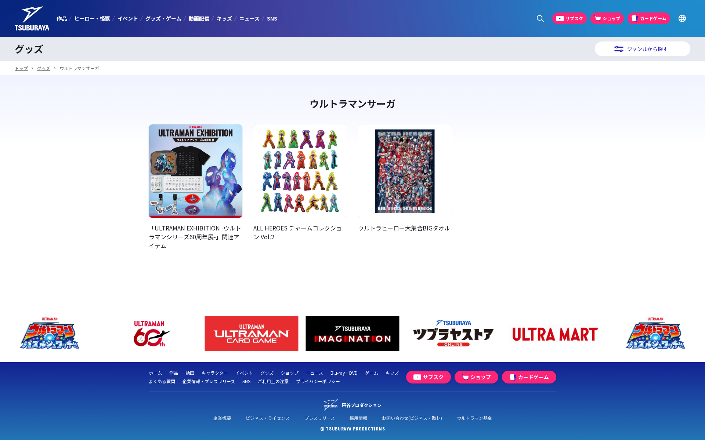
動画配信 (199, 18)
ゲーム (371, 373)
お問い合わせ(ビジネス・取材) (412, 418)
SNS (272, 18)
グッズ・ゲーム (163, 18)
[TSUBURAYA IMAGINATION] (353, 334)
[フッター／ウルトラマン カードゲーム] (252, 334)
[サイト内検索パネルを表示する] (540, 18)
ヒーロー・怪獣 (92, 18)
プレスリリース (319, 418)
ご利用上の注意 (273, 381)
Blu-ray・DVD (344, 373)
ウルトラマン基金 (474, 418)
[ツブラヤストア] (453, 334)
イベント (128, 18)
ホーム (155, 373)
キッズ (224, 18)
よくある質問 (162, 381)
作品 (62, 18)
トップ (21, 68)
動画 (189, 373)
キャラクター (215, 373)
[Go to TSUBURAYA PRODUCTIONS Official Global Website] (682, 18)
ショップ (290, 373)
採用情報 (358, 418)
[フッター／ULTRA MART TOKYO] (554, 334)
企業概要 (222, 418)
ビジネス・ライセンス (268, 418)
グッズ (43, 68)
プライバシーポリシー (318, 381)
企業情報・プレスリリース (208, 381)
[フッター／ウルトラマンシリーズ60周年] (151, 334)
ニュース (249, 18)
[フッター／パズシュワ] (50, 334)
